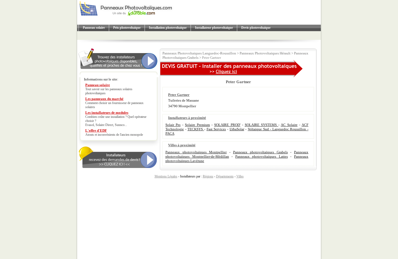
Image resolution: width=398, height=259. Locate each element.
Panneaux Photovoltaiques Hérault (265, 53)
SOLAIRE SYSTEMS (261, 125)
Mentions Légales (166, 176)
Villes (240, 176)
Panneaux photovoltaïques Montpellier (196, 152)
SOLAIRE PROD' (227, 125)
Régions (208, 176)
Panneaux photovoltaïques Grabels (260, 152)
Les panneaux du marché (104, 99)
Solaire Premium (197, 125)
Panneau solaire (94, 28)
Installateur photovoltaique (214, 28)
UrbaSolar (237, 129)
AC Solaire (289, 125)
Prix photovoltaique (127, 28)
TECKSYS (195, 129)
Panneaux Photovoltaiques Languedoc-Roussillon (199, 53)
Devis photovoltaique (255, 28)
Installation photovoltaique (168, 28)
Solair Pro (173, 125)
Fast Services (216, 129)
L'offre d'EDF (96, 130)
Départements (225, 176)
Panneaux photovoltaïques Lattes (261, 156)
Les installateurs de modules (106, 113)
